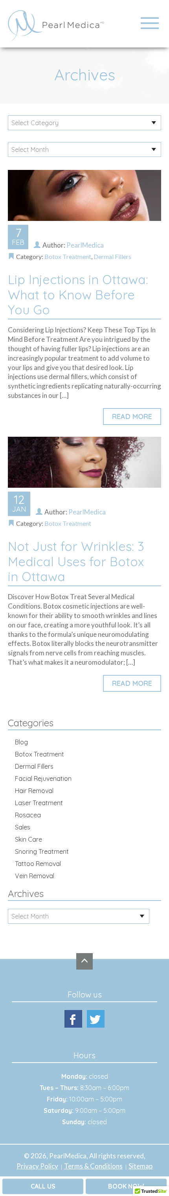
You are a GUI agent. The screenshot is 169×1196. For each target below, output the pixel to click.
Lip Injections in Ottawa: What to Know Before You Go (78, 294)
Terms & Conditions (93, 1166)
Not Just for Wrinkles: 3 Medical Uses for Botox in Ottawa (76, 561)
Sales (22, 827)
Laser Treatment (39, 803)
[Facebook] (73, 1019)
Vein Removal (34, 876)
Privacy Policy (37, 1166)
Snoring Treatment (42, 851)
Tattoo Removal (38, 864)
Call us (43, 1186)
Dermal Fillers (112, 256)
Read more (132, 416)
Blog (21, 742)
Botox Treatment (67, 256)
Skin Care (28, 839)
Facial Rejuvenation (43, 778)
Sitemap (140, 1166)
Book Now (126, 1186)
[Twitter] (96, 1019)
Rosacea (28, 815)
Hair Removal (34, 791)
